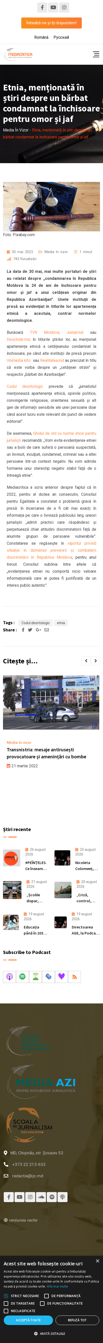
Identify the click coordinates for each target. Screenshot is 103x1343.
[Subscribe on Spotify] (22, 977)
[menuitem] (41, 37)
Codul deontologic (25, 386)
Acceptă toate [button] (28, 1320)
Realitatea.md (52, 360)
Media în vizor (56, 252)
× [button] (97, 1261)
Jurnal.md (74, 332)
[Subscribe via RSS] (74, 977)
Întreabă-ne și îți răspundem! (51, 22)
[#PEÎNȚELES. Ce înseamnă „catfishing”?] (11, 858)
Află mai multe (57, 1286)
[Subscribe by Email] (48, 977)
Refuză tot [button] (77, 1320)
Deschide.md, (20, 339)
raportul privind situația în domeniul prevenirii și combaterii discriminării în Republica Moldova (51, 550)
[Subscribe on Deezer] (61, 977)
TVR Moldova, (45, 332)
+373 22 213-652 (29, 1164)
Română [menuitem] (41, 37)
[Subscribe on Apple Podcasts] (9, 977)
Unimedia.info (18, 360)
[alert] (51, 1299)
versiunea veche (22, 1220)
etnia (61, 623)
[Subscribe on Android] (35, 977)
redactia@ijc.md (27, 1175)
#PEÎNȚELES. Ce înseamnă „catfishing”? (36, 868)
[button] (86, 660)
